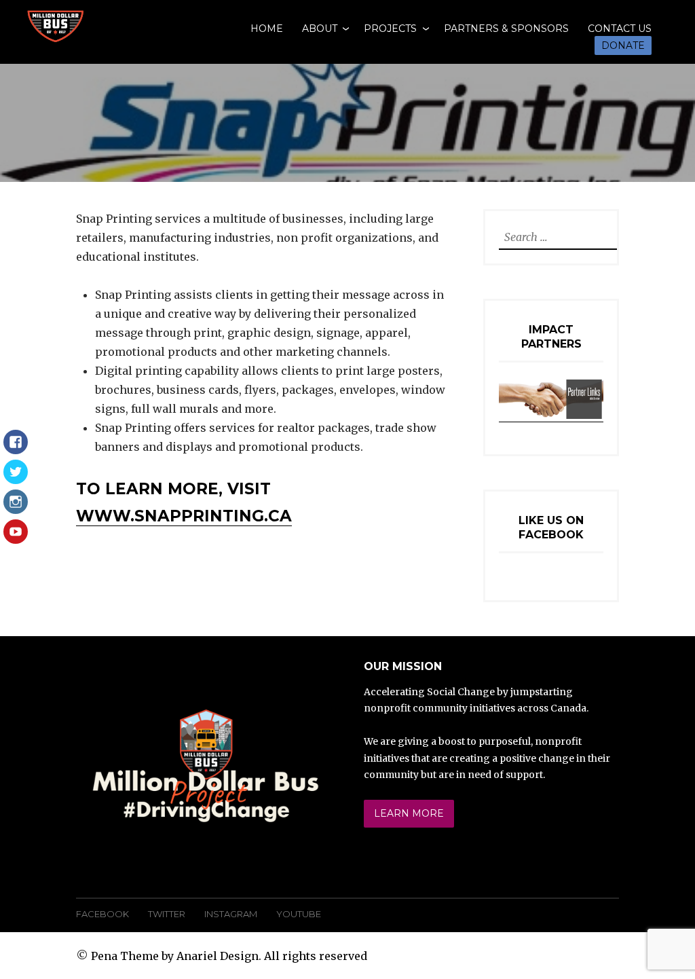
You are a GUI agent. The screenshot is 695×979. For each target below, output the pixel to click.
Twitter (166, 913)
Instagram (230, 913)
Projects (390, 28)
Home (266, 28)
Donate (623, 45)
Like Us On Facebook (551, 527)
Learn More (409, 813)
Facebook (102, 913)
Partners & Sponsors (506, 28)
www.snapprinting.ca (184, 515)
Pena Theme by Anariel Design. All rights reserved (229, 956)
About (319, 28)
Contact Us (620, 28)
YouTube (298, 913)
